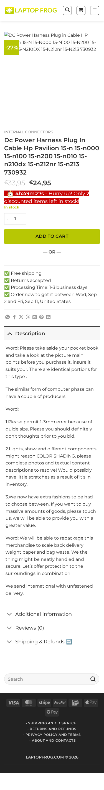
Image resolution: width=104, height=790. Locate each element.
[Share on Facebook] (14, 317)
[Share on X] (21, 317)
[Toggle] (9, 333)
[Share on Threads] (28, 317)
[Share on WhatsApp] (7, 317)
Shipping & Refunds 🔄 (43, 641)
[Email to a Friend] (34, 317)
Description (30, 333)
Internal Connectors (28, 132)
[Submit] (93, 679)
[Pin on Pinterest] (41, 317)
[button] (67, 10)
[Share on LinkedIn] (48, 317)
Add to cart (52, 236)
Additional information (43, 614)
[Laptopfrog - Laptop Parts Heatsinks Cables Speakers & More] (31, 10)
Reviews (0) (29, 628)
